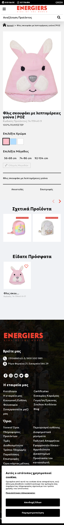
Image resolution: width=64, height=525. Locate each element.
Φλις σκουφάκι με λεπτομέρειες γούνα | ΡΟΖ (12, 293)
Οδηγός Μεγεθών (18, 165)
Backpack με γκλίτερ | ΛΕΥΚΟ (46, 226)
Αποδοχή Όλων (33, 502)
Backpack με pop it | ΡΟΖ (17, 226)
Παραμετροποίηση (33, 512)
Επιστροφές (46, 189)
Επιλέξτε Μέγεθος (16, 151)
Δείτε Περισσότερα (17, 232)
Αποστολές (17, 189)
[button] (60, 201)
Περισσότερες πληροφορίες (20, 493)
